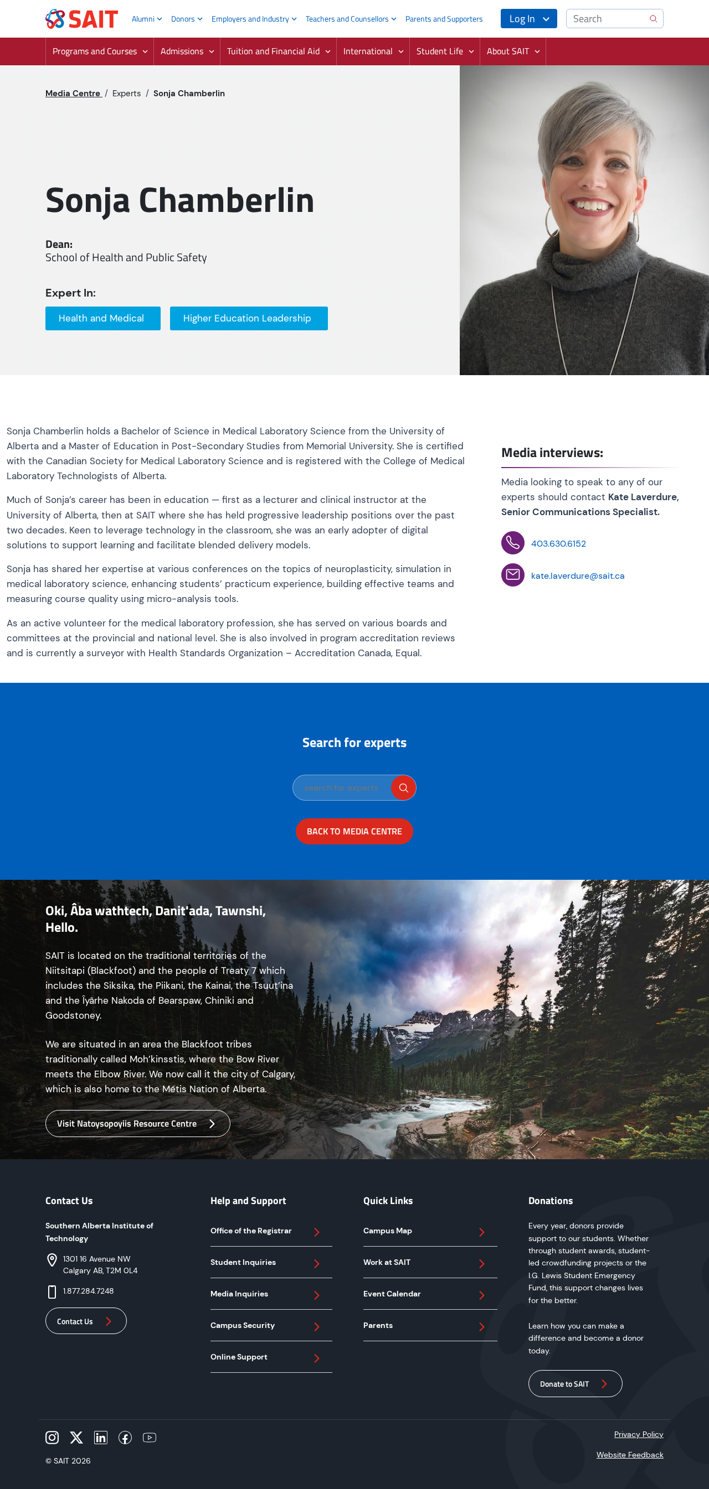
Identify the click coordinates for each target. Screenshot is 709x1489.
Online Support (239, 1357)
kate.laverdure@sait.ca (578, 576)
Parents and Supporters (444, 18)
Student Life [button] (440, 51)
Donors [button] (183, 18)
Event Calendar (392, 1294)
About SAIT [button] (508, 51)
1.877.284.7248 (88, 1291)
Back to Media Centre (354, 831)
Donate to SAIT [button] (564, 1383)
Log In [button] (522, 18)
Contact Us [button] (75, 1321)
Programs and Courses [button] (95, 51)
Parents (378, 1325)
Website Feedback (630, 1455)
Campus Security (242, 1325)
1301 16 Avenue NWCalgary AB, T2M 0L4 (100, 1264)
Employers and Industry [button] (250, 18)
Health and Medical (103, 318)
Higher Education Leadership (248, 318)
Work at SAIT (386, 1262)
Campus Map (387, 1231)
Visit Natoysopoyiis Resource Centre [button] (127, 1123)
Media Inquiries (239, 1294)
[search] (403, 787)
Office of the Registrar (251, 1231)
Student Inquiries (243, 1262)
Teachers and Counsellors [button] (347, 18)
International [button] (368, 51)
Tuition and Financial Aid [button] (273, 51)
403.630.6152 (558, 543)
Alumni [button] (143, 18)
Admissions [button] (182, 51)
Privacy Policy (639, 1434)
